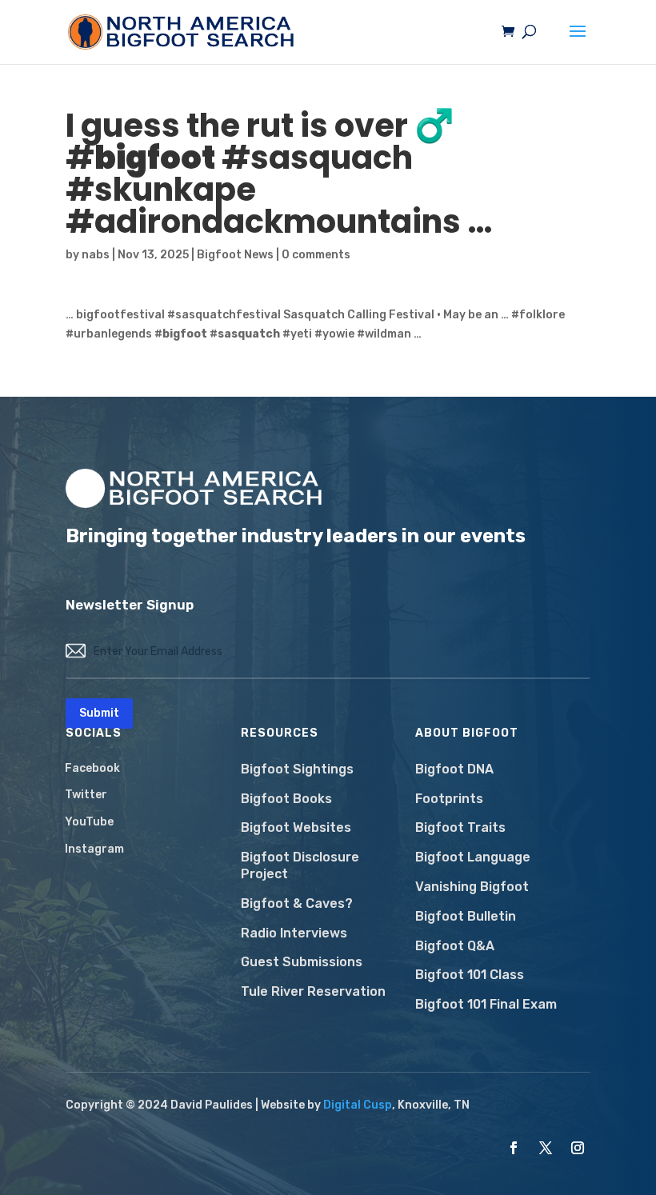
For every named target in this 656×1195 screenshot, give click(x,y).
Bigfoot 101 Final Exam (486, 1004)
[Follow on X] (545, 1148)
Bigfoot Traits (460, 827)
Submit (99, 713)
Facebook (92, 768)
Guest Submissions (301, 961)
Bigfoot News (235, 255)
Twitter (86, 794)
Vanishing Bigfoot (472, 886)
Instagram (94, 849)
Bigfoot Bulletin (465, 916)
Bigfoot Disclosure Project (300, 865)
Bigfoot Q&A (454, 945)
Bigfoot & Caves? (297, 903)
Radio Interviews (294, 933)
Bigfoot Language (472, 857)
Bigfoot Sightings (297, 769)
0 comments (316, 255)
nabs (96, 255)
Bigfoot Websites (296, 827)
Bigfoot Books (286, 798)
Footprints (449, 798)
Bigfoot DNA (454, 769)
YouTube (89, 822)
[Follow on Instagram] (577, 1148)
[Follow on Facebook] (513, 1148)
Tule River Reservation (313, 991)
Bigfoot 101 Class (469, 974)
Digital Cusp (357, 1105)
